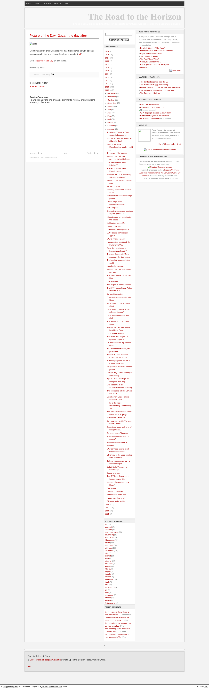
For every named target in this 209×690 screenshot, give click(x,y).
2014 (107, 74)
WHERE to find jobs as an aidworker (154, 116)
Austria (108, 600)
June (109, 113)
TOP (206, 687)
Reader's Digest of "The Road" (152, 48)
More (161, 144)
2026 (107, 51)
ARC (107, 585)
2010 (107, 87)
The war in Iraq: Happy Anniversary (154, 85)
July (109, 110)
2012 (107, 81)
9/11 (106, 524)
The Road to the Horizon (134, 16)
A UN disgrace (112, 208)
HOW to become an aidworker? (152, 107)
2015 (107, 71)
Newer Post (36, 153)
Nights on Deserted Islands (151, 53)
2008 (107, 504)
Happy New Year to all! (116, 498)
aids (106, 553)
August (110, 106)
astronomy (109, 595)
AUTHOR (47, 4)
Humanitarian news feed (116, 495)
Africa (107, 543)
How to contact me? (115, 491)
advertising (109, 535)
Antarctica (109, 579)
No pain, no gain (113, 187)
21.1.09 (42, 74)
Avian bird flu (110, 603)
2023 (107, 61)
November (111, 97)
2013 (107, 77)
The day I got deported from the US (154, 82)
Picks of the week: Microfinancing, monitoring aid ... (120, 147)
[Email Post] (52, 74)
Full (79, 54)
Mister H (110, 446)
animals (108, 577)
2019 (107, 64)
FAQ (66, 4)
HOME (28, 4)
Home (65, 153)
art (106, 590)
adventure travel (111, 532)
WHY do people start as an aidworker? (155, 113)
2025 (107, 55)
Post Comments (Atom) (48, 157)
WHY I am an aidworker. (149, 104)
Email (179, 144)
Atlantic (108, 598)
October (110, 100)
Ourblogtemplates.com (52, 687)
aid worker (109, 551)
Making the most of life (116, 223)
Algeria (108, 569)
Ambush (143, 67)
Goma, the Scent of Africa (150, 62)
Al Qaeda (109, 564)
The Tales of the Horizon (150, 93)
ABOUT (37, 4)
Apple (107, 582)
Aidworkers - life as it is (116, 418)
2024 (107, 58)
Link (47, 74)
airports (108, 561)
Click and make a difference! (118, 501)
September (112, 103)
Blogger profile (170, 144)
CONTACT (58, 4)
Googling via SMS (114, 226)
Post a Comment (38, 86)
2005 (107, 514)
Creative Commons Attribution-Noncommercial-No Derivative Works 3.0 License (159, 172)
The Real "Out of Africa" (149, 59)
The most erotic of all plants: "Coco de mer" (157, 90)
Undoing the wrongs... (115, 266)
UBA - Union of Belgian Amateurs (45, 660)
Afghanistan (109, 540)
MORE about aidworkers (150, 119)
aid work (108, 548)
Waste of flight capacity (116, 239)
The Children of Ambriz (149, 56)
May (109, 116)
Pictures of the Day (44, 61)
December (111, 93)
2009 (107, 90)
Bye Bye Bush (112, 281)
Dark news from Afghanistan (118, 230)
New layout (111, 488)
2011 (107, 84)
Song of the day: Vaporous (117, 433)
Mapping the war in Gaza (117, 442)
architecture (110, 587)
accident (108, 527)
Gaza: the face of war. (115, 333)
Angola (108, 571)
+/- (29, 666)
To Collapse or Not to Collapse (119, 285)
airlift (107, 558)
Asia (107, 592)
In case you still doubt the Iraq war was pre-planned (160, 87)
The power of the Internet (117, 153)
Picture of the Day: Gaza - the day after (58, 35)
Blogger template (10, 687)
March (110, 122)
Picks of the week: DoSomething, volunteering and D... (119, 405)
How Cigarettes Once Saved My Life (154, 65)
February (111, 126)
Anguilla (108, 574)
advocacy (109, 537)
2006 (107, 511)
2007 (107, 508)
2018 (107, 67)
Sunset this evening (114, 294)
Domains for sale (113, 473)
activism (108, 530)
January (110, 129)
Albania (108, 566)
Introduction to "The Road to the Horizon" (156, 51)
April (109, 119)
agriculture (109, 545)
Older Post (93, 153)
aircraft (108, 556)
